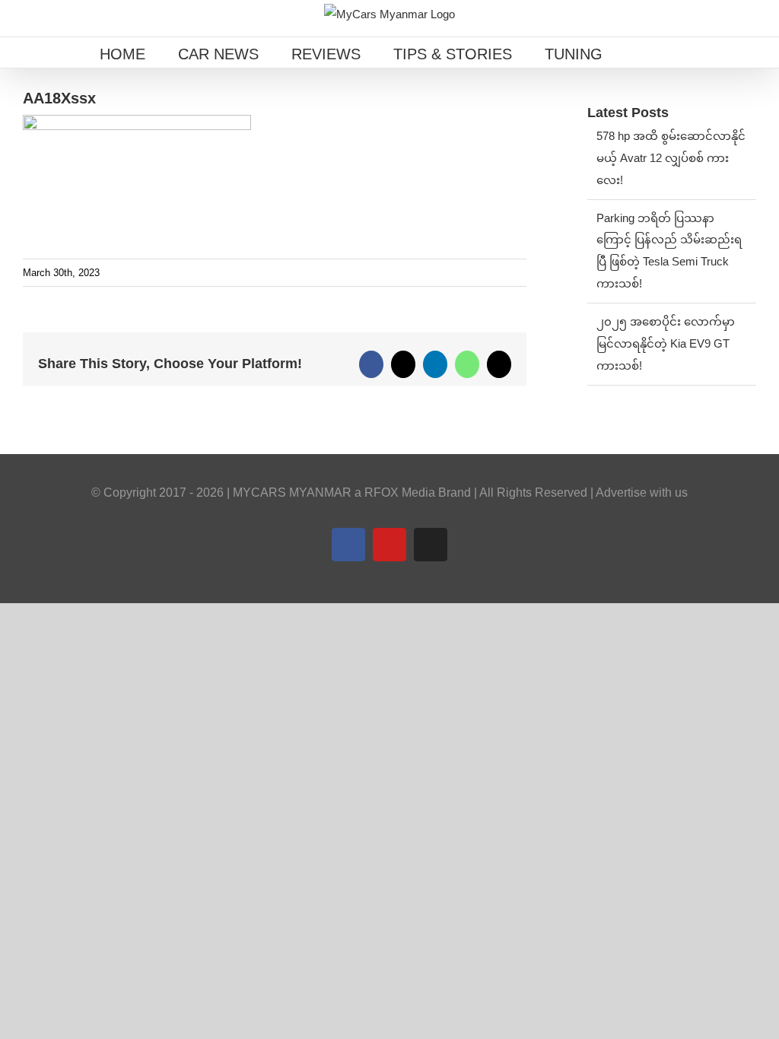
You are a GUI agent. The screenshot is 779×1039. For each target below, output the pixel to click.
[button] (641, 52)
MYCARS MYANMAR (292, 492)
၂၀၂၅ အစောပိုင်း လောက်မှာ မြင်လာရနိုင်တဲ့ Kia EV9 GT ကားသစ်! (665, 343)
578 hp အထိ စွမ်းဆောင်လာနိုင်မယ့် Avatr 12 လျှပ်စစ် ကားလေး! (671, 157)
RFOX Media (399, 492)
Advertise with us (642, 492)
